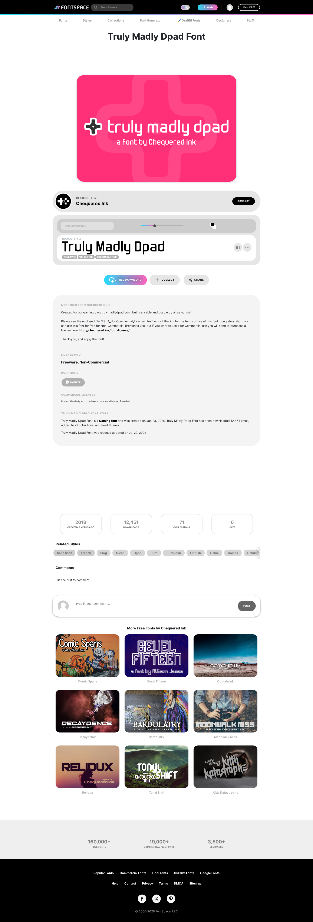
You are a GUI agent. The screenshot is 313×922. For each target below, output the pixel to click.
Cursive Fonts (184, 873)
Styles (87, 20)
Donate (75, 382)
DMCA (178, 883)
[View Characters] (238, 247)
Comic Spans (87, 681)
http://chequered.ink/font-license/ (104, 330)
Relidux (87, 792)
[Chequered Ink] (65, 201)
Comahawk (225, 681)
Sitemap (195, 883)
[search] (112, 7)
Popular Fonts (103, 873)
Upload (207, 7)
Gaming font (108, 420)
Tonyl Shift (156, 792)
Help (115, 883)
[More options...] (247, 247)
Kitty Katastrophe (225, 792)
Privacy (147, 883)
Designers (223, 20)
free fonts (99, 847)
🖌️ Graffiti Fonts (189, 20)
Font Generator (151, 20)
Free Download (130, 279)
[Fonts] (72, 7)
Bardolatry (156, 737)
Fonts (63, 20)
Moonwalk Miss (225, 737)
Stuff (250, 20)
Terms (163, 883)
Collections (116, 20)
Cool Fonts (160, 873)
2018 (80, 522)
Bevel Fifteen (156, 681)
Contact (243, 201)
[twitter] (156, 899)
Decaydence (87, 737)
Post (247, 605)
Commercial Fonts (133, 873)
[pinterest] (171, 899)
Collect (168, 279)
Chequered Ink (92, 203)
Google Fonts (210, 873)
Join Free (249, 7)
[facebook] (142, 899)
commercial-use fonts (159, 847)
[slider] (154, 225)
